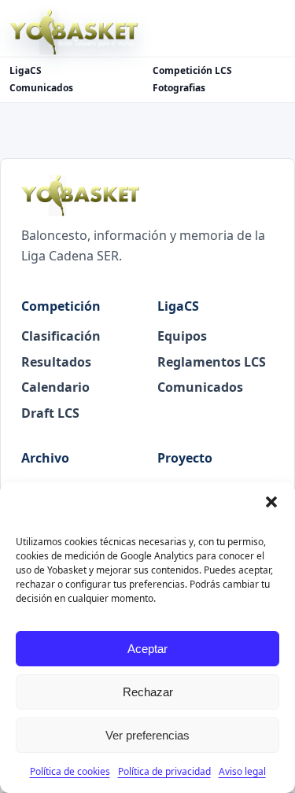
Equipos (182, 336)
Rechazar (148, 692)
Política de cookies (70, 771)
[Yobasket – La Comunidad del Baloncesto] (73, 32)
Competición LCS (192, 70)
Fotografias (179, 88)
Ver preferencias (147, 735)
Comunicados (41, 88)
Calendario (55, 387)
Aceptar (147, 648)
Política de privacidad (164, 771)
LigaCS (25, 70)
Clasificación (61, 336)
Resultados (56, 362)
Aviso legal (242, 771)
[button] (271, 502)
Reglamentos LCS (211, 362)
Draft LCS (50, 413)
